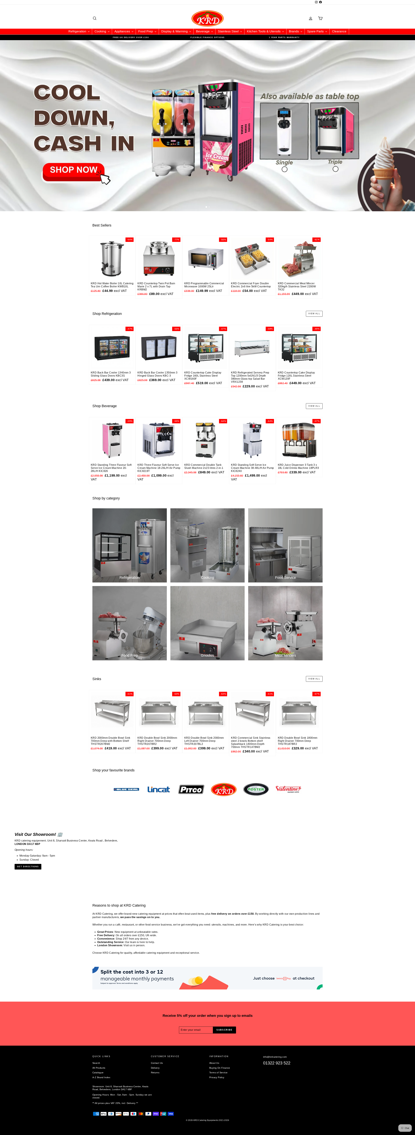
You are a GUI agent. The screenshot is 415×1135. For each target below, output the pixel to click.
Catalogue (98, 1072)
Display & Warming (175, 31)
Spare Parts (316, 31)
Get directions (28, 866)
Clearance (339, 31)
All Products (98, 1068)
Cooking (101, 31)
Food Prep (146, 31)
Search (96, 1063)
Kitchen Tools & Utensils (264, 31)
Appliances (122, 31)
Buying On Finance (219, 1068)
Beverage (203, 31)
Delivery (155, 1068)
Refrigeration (77, 31)
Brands (294, 31)
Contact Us (157, 1063)
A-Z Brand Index (101, 1077)
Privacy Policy (216, 1077)
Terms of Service (218, 1072)
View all (314, 313)
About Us (214, 1063)
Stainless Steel (228, 31)
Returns (155, 1072)
